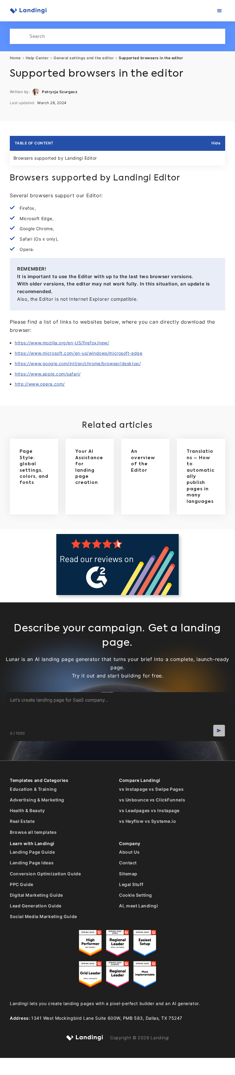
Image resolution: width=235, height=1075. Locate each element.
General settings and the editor (84, 58)
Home (15, 58)
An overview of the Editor (143, 460)
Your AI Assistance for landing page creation (89, 467)
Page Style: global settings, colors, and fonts (34, 467)
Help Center (37, 58)
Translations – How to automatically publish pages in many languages (200, 476)
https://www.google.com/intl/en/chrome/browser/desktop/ (78, 363)
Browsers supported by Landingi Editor (55, 158)
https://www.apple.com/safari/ (47, 373)
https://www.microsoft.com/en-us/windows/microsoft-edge (78, 353)
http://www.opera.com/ (40, 384)
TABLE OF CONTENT (34, 143)
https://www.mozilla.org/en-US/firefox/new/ (62, 342)
